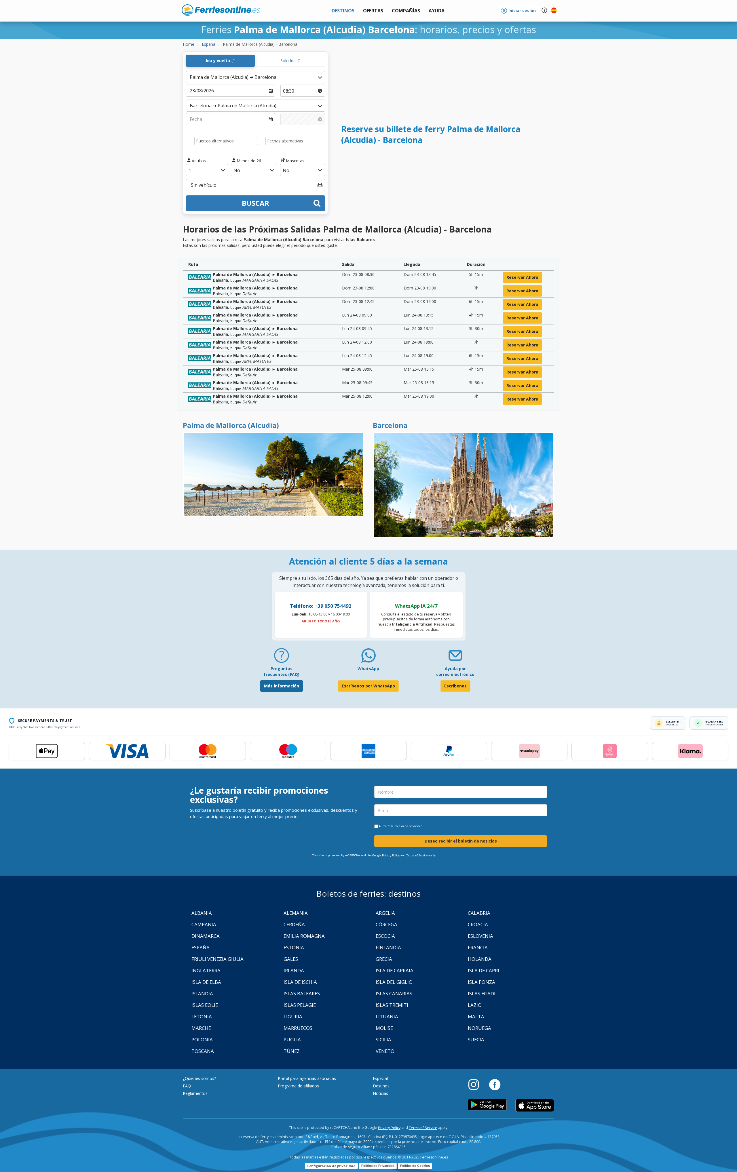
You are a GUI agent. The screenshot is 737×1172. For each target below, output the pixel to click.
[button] (436, 11)
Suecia (476, 1039)
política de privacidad (408, 826)
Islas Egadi (481, 993)
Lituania (387, 1016)
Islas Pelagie (300, 1005)
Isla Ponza (481, 982)
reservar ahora (522, 277)
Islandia (202, 993)
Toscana (202, 1051)
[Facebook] (494, 1084)
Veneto (385, 1051)
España (200, 947)
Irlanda (294, 970)
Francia (478, 947)
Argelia (385, 913)
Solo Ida (288, 60)
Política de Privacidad (377, 1166)
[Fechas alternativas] (261, 141)
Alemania (296, 913)
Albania (201, 913)
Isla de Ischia (300, 982)
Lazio (475, 1005)
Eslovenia (480, 936)
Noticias (380, 1093)
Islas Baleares (302, 993)
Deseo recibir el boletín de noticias (461, 841)
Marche (201, 1028)
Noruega (479, 1028)
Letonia (201, 1016)
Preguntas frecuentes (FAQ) (281, 671)
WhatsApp (368, 668)
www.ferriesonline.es (221, 10)
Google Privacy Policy (386, 855)
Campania (203, 924)
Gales (291, 959)
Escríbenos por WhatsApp (368, 686)
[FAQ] (281, 658)
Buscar (255, 203)
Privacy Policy (389, 1127)
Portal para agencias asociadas (307, 1078)
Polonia (202, 1039)
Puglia (292, 1039)
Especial (380, 1078)
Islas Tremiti (392, 1005)
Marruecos (298, 1028)
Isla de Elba (206, 982)
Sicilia (383, 1039)
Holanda (479, 959)
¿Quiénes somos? (199, 1078)
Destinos (381, 1086)
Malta (476, 1016)
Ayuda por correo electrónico (455, 671)
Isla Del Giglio (394, 982)
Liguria (293, 1016)
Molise (384, 1028)
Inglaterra (206, 970)
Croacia (478, 924)
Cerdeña (294, 924)
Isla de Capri (483, 970)
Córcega (386, 924)
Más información (281, 686)
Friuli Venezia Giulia (217, 959)
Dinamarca (205, 936)
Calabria (479, 913)
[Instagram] (476, 1084)
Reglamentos (195, 1093)
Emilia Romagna (304, 936)
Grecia (384, 959)
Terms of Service (417, 855)
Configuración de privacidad (331, 1166)
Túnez (292, 1051)
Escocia (385, 936)
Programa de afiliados (298, 1086)
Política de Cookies (415, 1166)
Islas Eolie (204, 1005)
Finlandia (388, 947)
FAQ (187, 1086)
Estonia (294, 947)
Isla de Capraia (394, 970)
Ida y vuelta (218, 60)
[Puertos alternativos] (190, 141)
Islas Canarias (394, 993)
